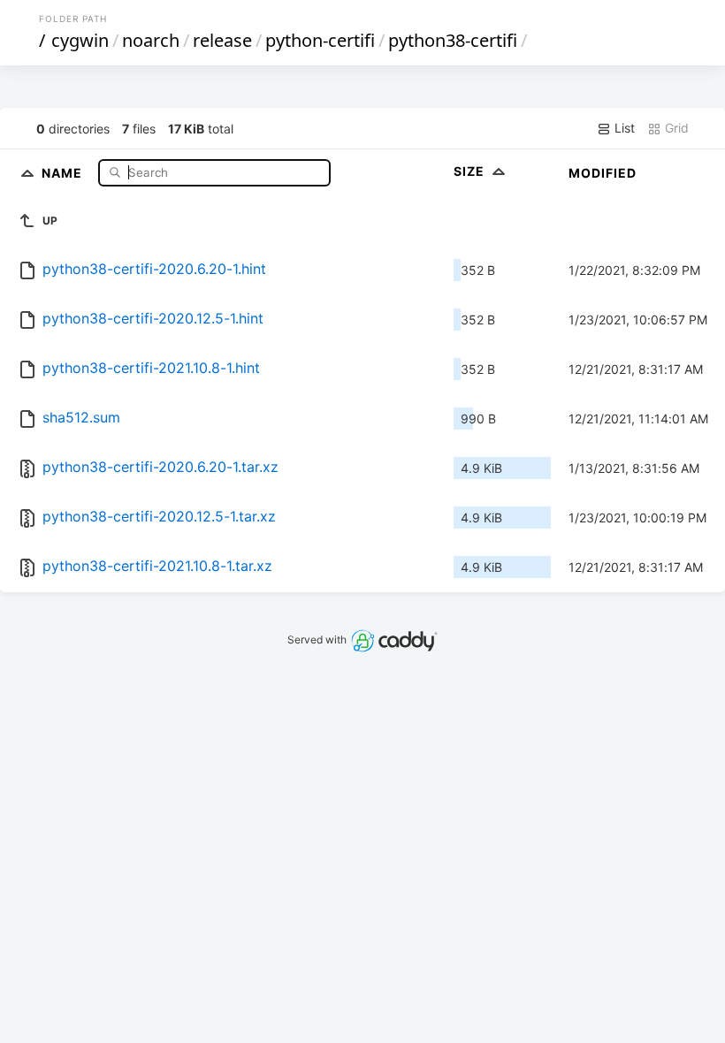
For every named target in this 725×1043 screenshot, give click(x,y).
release (222, 40)
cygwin (80, 40)
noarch (150, 40)
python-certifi (320, 40)
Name (64, 171)
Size (471, 171)
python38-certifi (452, 40)
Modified (603, 172)
